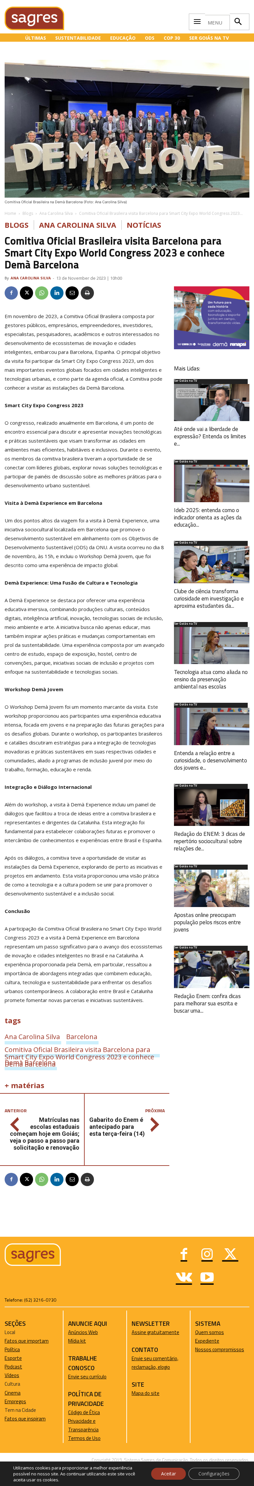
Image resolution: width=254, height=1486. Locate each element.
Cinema (13, 1393)
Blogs (27, 213)
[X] (26, 293)
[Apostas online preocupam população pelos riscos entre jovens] (211, 888)
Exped (201, 1341)
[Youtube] (207, 1278)
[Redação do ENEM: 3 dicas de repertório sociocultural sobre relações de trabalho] (211, 807)
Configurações (214, 1473)
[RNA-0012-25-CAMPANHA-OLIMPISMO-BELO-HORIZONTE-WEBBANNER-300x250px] (211, 347)
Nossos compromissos (219, 1349)
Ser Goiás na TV (185, 381)
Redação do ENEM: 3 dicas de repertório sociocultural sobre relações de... (209, 841)
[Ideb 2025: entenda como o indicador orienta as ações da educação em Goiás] (211, 483)
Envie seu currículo (87, 1376)
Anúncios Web (83, 1332)
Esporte (13, 1358)
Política (12, 1349)
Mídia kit (77, 1341)
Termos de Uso (84, 1438)
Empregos (15, 1401)
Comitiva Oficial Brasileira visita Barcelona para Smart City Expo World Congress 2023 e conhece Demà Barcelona (79, 1049)
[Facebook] (11, 293)
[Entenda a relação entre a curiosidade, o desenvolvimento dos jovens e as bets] (211, 726)
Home (10, 213)
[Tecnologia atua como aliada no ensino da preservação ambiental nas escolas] (211, 645)
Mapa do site (145, 1393)
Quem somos (209, 1332)
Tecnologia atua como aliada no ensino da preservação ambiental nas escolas (211, 679)
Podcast (13, 1366)
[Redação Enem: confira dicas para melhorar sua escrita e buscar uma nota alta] (211, 969)
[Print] (87, 293)
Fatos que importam (27, 1341)
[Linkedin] (57, 293)
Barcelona (81, 1036)
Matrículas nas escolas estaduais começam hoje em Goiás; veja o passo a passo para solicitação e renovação (44, 1133)
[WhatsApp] (41, 293)
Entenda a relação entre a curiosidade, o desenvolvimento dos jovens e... (210, 760)
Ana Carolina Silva (56, 213)
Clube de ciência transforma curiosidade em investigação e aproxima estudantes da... (209, 598)
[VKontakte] (184, 1278)
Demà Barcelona (30, 1062)
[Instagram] (207, 1255)
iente (213, 1341)
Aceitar (168, 1473)
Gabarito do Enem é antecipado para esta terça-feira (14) (117, 1126)
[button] (238, 22)
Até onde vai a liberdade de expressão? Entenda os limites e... (210, 436)
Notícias (144, 225)
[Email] (72, 293)
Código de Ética (84, 1412)
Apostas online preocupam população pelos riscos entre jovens (207, 922)
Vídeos (12, 1375)
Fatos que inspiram (25, 1418)
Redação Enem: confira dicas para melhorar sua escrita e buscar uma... (207, 1003)
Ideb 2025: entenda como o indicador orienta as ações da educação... (208, 517)
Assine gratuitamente (155, 1332)
